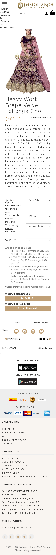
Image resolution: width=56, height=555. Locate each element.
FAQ (4, 436)
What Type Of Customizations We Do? (20, 502)
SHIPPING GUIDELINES (13, 469)
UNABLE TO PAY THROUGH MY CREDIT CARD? (24, 476)
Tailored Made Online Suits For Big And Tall (23, 506)
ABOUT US (7, 444)
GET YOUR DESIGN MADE (14, 433)
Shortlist (17, 323)
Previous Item (13, 339)
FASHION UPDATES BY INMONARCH (19, 513)
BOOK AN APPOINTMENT (14, 440)
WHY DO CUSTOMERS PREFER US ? (19, 491)
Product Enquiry (40, 323)
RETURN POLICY (10, 458)
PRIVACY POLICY (10, 473)
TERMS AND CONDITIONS (14, 465)
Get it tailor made (30, 308)
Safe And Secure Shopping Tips (17, 498)
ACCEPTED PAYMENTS (13, 462)
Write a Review (45, 348)
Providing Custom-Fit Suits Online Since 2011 (24, 509)
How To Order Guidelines (14, 495)
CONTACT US (8, 429)
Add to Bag (29, 298)
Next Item (44, 339)
